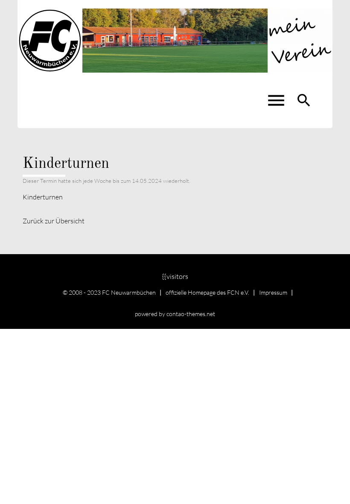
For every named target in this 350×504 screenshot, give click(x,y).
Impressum (273, 292)
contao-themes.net (190, 313)
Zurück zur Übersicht (54, 221)
